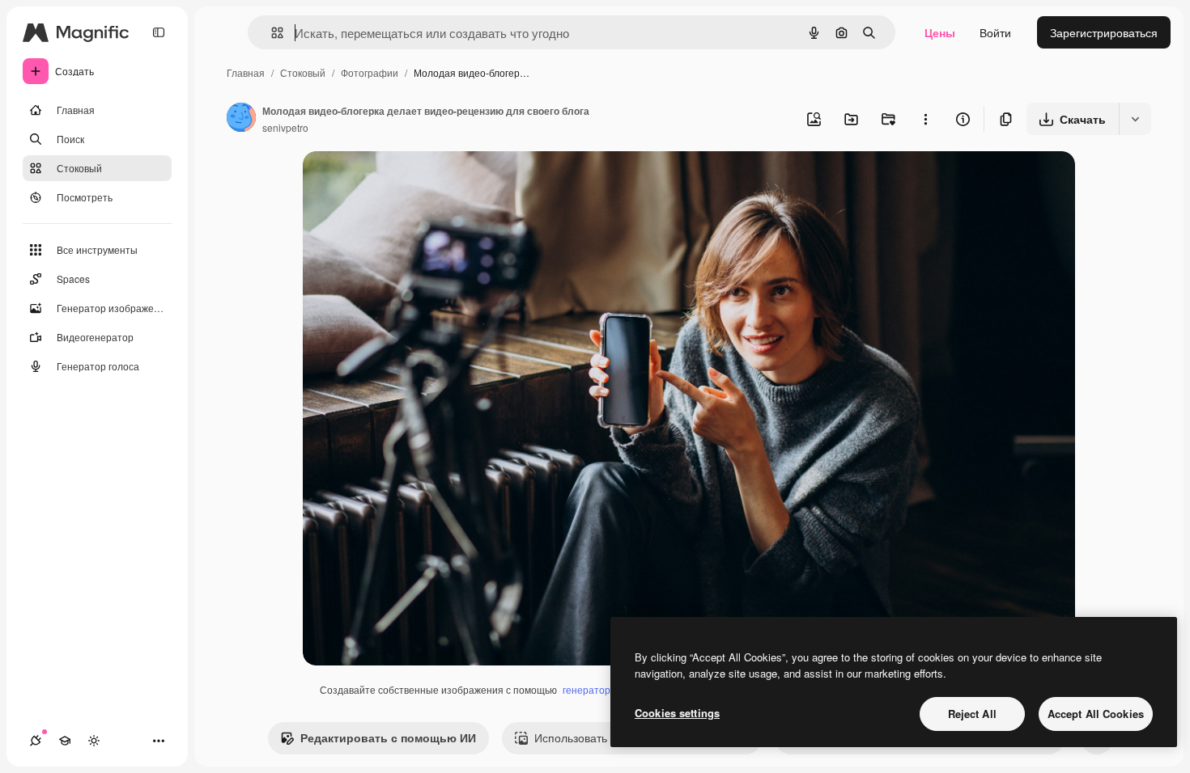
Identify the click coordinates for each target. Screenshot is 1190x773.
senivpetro (285, 127)
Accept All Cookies (1096, 713)
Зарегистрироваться (1104, 32)
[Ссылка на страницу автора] (241, 119)
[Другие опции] (925, 119)
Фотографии (369, 72)
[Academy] (65, 741)
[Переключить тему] (94, 741)
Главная (246, 72)
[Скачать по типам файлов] (1135, 119)
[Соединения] (36, 741)
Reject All (972, 713)
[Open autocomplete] (271, 33)
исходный (411, 182)
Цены (939, 32)
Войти (995, 32)
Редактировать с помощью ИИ (388, 737)
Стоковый (302, 72)
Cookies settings (677, 712)
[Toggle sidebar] (159, 32)
